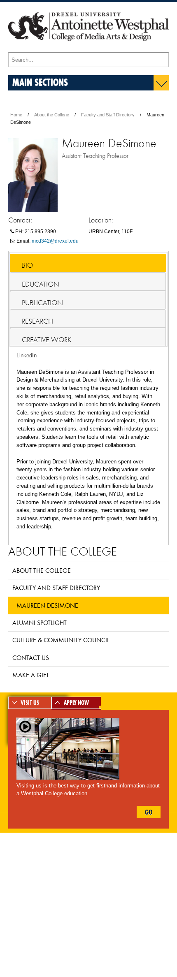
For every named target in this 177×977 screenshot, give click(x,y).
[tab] (88, 263)
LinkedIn (26, 355)
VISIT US (30, 702)
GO (148, 812)
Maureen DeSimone (47, 605)
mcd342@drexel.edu (55, 241)
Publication (42, 302)
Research (37, 321)
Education (40, 284)
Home (16, 114)
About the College (51, 114)
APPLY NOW (76, 702)
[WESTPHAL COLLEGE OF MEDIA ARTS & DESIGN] (88, 48)
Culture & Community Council (60, 640)
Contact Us (30, 657)
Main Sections (40, 82)
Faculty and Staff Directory (108, 114)
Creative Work (47, 339)
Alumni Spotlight (39, 622)
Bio (27, 265)
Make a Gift (30, 675)
